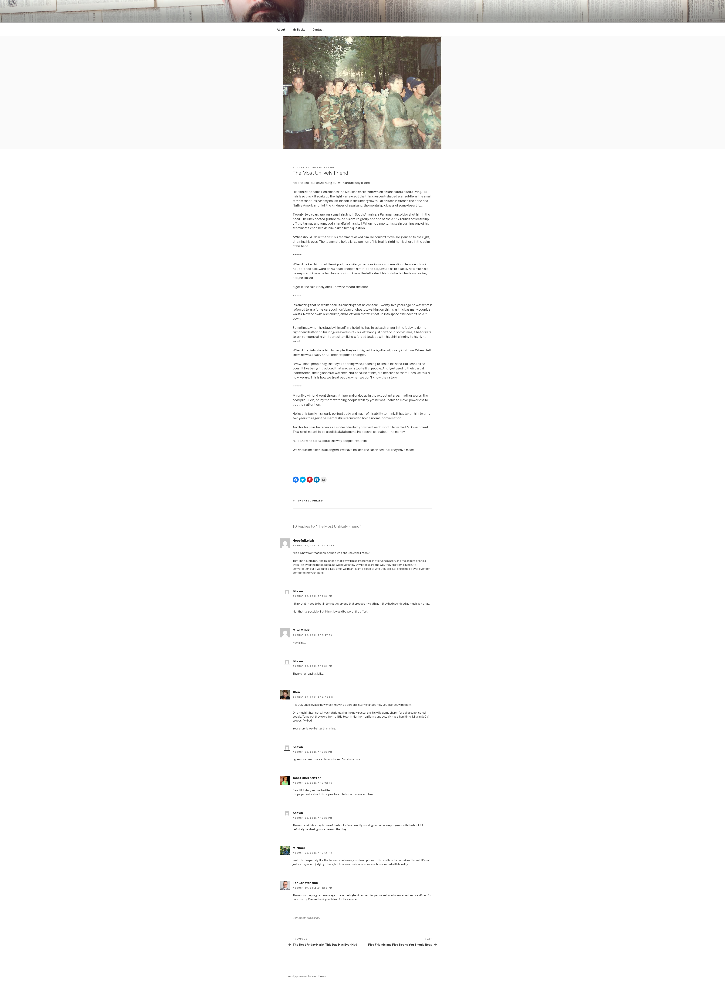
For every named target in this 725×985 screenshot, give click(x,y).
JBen (296, 692)
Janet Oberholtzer (307, 778)
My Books (298, 29)
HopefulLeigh (303, 540)
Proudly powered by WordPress (306, 976)
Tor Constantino (305, 883)
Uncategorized (310, 500)
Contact (318, 29)
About (281, 29)
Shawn (329, 167)
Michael (299, 848)
